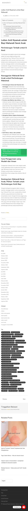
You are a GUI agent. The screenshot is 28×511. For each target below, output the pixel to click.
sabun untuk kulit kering (16, 384)
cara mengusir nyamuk (20, 342)
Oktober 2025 (4, 256)
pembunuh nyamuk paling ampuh (9, 372)
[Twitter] (6, 507)
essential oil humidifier (6, 346)
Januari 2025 (4, 260)
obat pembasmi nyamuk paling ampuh (10, 367)
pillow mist (20, 372)
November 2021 (5, 294)
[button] (25, 218)
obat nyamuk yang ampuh (7, 365)
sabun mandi (4, 320)
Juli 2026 (3, 253)
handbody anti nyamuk (18, 346)
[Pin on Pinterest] (26, 212)
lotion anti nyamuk (5, 313)
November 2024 (5, 262)
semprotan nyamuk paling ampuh (9, 388)
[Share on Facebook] (22, 212)
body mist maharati (20, 340)
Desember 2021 (5, 292)
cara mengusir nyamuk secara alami (9, 344)
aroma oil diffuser (19, 334)
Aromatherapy (4, 309)
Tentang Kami (4, 490)
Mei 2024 (3, 276)
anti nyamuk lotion (15, 332)
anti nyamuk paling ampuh (7, 334)
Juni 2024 (3, 274)
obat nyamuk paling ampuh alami (9, 359)
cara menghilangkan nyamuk (8, 342)
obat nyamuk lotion (16, 355)
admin (6, 15)
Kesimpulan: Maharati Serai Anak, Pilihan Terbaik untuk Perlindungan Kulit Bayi (14, 33)
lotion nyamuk (15, 349)
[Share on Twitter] (24, 212)
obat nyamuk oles (5, 318)
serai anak (3, 322)
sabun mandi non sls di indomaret (9, 376)
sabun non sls (5, 382)
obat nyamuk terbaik (6, 361)
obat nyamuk (4, 315)
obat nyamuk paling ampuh (17, 357)
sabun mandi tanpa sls (7, 378)
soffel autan (4, 390)
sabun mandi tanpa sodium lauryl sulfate (10, 380)
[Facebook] (1, 507)
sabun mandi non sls (6, 374)
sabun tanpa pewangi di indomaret (17, 382)
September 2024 (5, 267)
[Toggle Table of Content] (23, 20)
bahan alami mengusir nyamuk (8, 338)
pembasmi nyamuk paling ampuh (9, 370)
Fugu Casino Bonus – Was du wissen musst (12, 455)
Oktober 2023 (4, 287)
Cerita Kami (3, 495)
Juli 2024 (3, 271)
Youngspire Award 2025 (7, 324)
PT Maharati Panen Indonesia (8, 504)
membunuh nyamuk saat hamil (8, 351)
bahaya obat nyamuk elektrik (8, 340)
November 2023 (5, 285)
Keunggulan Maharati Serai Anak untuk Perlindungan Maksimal (13, 28)
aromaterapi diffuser (6, 336)
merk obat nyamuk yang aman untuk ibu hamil (11, 353)
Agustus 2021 (4, 301)
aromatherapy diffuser (17, 336)
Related (7, 36)
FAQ (2, 493)
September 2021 (5, 299)
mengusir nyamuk (20, 351)
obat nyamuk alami (6, 355)
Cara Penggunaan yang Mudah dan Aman (14, 31)
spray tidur (21, 390)
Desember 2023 (5, 283)
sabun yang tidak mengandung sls (9, 386)
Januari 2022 (4, 290)
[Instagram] (3, 507)
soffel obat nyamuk (13, 390)
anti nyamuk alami (6, 332)
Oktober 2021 (4, 296)
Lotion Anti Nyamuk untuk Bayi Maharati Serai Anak (14, 23)
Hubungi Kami (4, 501)
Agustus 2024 (4, 269)
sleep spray (20, 388)
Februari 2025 (4, 258)
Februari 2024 (4, 281)
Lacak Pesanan (4, 498)
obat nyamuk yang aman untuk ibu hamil (10, 363)
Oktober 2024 (4, 265)
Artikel (7, 212)
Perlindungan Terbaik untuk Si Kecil (13, 26)
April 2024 (3, 278)
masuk (8, 409)
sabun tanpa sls (5, 384)
